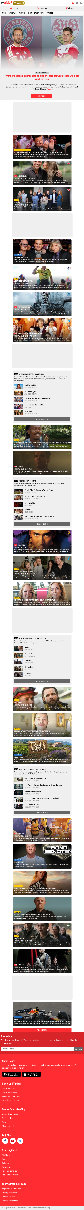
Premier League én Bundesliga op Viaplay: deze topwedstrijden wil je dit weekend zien (42, 77)
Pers (4, 1122)
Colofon (5, 1163)
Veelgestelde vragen (10, 1114)
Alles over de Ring (9, 1126)
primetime (22, 13)
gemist (30, 13)
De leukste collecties (10, 1100)
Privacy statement (9, 1193)
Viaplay (49, 89)
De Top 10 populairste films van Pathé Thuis (32, 638)
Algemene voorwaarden (11, 1189)
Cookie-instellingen (10, 1201)
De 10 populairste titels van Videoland (31, 374)
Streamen (50, 13)
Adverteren (6, 1167)
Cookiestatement (9, 1197)
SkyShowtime (7, 1155)
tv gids (4, 13)
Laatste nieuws (39, 13)
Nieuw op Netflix (9, 1089)
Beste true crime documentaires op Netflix (32, 769)
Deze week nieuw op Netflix (27, 481)
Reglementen (7, 1118)
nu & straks (12, 13)
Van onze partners (9, 1171)
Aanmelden (78, 1049)
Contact (5, 1159)
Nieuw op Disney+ (9, 1092)
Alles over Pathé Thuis (11, 1096)
